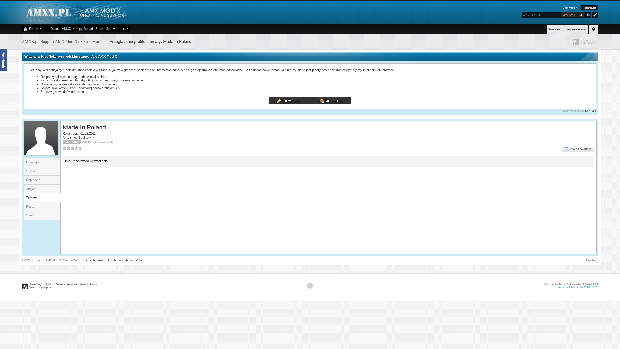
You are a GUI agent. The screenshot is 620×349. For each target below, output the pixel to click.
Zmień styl (36, 284)
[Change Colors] (594, 14)
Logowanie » (570, 7)
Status (30, 171)
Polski (48, 284)
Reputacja (33, 180)
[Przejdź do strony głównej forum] (76, 12)
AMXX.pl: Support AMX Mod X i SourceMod (50, 260)
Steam (30, 215)
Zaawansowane (588, 15)
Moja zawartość (580, 149)
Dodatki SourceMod (96, 29)
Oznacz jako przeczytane (71, 284)
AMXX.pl (576, 287)
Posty (30, 206)
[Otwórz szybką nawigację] (593, 28)
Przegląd (32, 162)
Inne (122, 29)
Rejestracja (589, 7)
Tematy (31, 197)
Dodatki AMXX (60, 29)
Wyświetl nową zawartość (567, 29)
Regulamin (592, 260)
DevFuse (590, 110)
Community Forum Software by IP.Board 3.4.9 (571, 284)
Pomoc (94, 284)
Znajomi (31, 189)
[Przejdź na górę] (310, 286)
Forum (32, 29)
